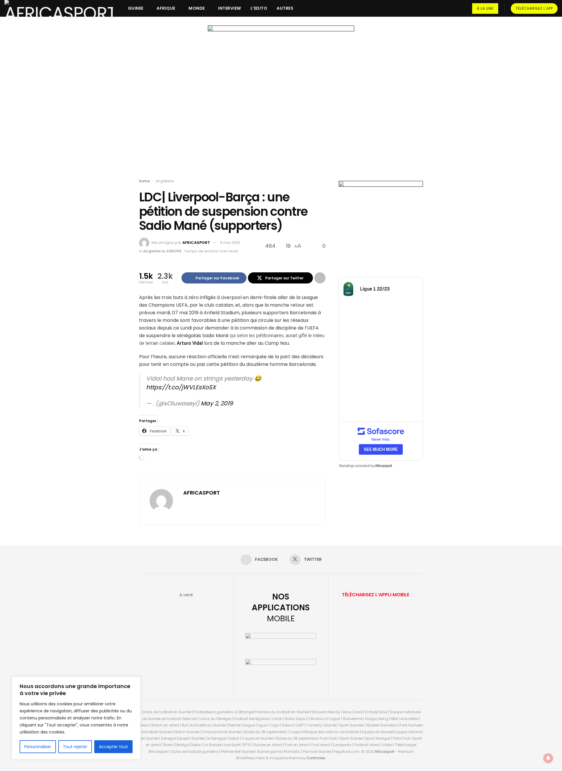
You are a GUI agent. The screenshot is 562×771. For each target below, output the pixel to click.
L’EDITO (259, 8)
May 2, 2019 (217, 403)
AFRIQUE (166, 8)
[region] (76, 718)
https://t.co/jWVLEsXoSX (181, 387)
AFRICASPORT (196, 242)
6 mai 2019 (230, 242)
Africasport (383, 466)
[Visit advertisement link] (281, 103)
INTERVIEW (229, 8)
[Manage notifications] (548, 758)
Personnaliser (37, 747)
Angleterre (165, 181)
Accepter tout (113, 747)
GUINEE (135, 8)
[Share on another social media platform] (319, 277)
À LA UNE (485, 8)
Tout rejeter (75, 747)
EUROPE (174, 251)
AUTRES (285, 8)
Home (144, 181)
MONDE (197, 8)
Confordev (315, 757)
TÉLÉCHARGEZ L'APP (534, 8)
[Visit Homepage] (58, 8)
